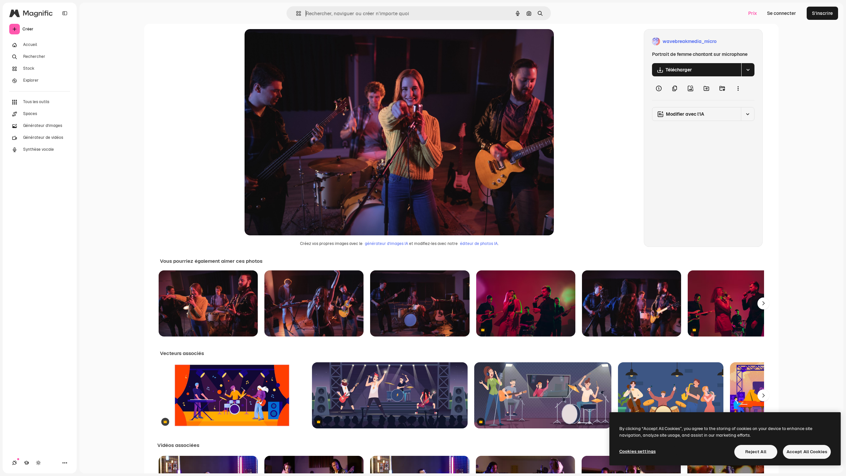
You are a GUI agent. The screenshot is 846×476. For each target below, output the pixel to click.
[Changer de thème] (38, 462)
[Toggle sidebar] (64, 13)
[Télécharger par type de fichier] (747, 69)
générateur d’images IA (386, 243)
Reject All (755, 452)
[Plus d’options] (738, 88)
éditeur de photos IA (479, 243)
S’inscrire (822, 13)
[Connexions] (14, 462)
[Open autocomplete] (296, 13)
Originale (288, 41)
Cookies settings (637, 451)
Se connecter (781, 13)
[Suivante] (763, 303)
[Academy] (26, 462)
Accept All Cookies (807, 452)
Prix (752, 13)
